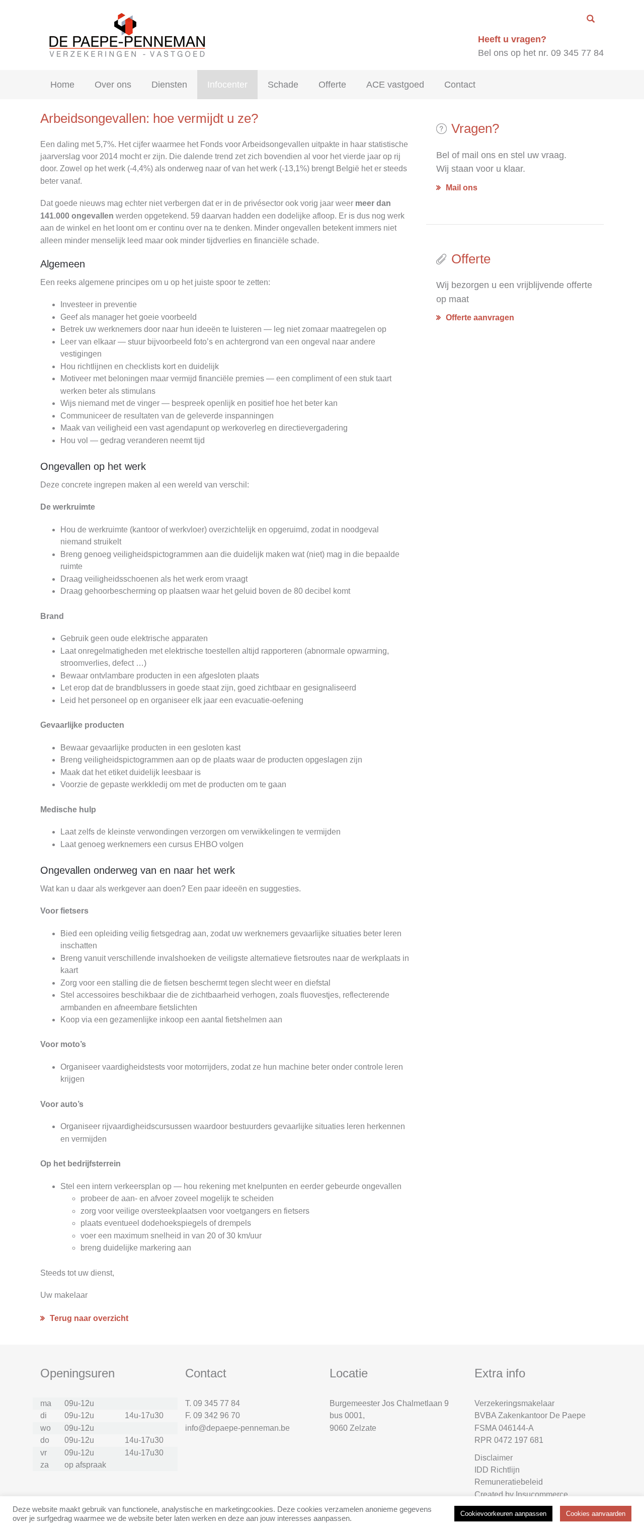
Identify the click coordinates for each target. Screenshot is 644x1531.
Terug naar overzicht (89, 1318)
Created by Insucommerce (521, 1494)
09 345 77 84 (216, 1403)
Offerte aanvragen (480, 317)
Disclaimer (493, 1457)
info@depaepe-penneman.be (237, 1428)
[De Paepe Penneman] (125, 34)
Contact (459, 85)
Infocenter (227, 85)
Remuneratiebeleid (508, 1482)
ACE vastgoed (395, 85)
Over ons (113, 85)
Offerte (332, 85)
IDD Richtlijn (497, 1470)
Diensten (169, 85)
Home (62, 85)
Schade (283, 85)
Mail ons (461, 187)
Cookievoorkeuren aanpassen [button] (503, 1513)
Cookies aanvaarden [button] (595, 1513)
